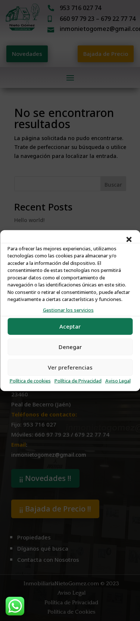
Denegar (70, 347)
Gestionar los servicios (68, 310)
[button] (129, 239)
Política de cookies (30, 381)
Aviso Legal (118, 381)
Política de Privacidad (78, 381)
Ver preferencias (70, 367)
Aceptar (70, 326)
